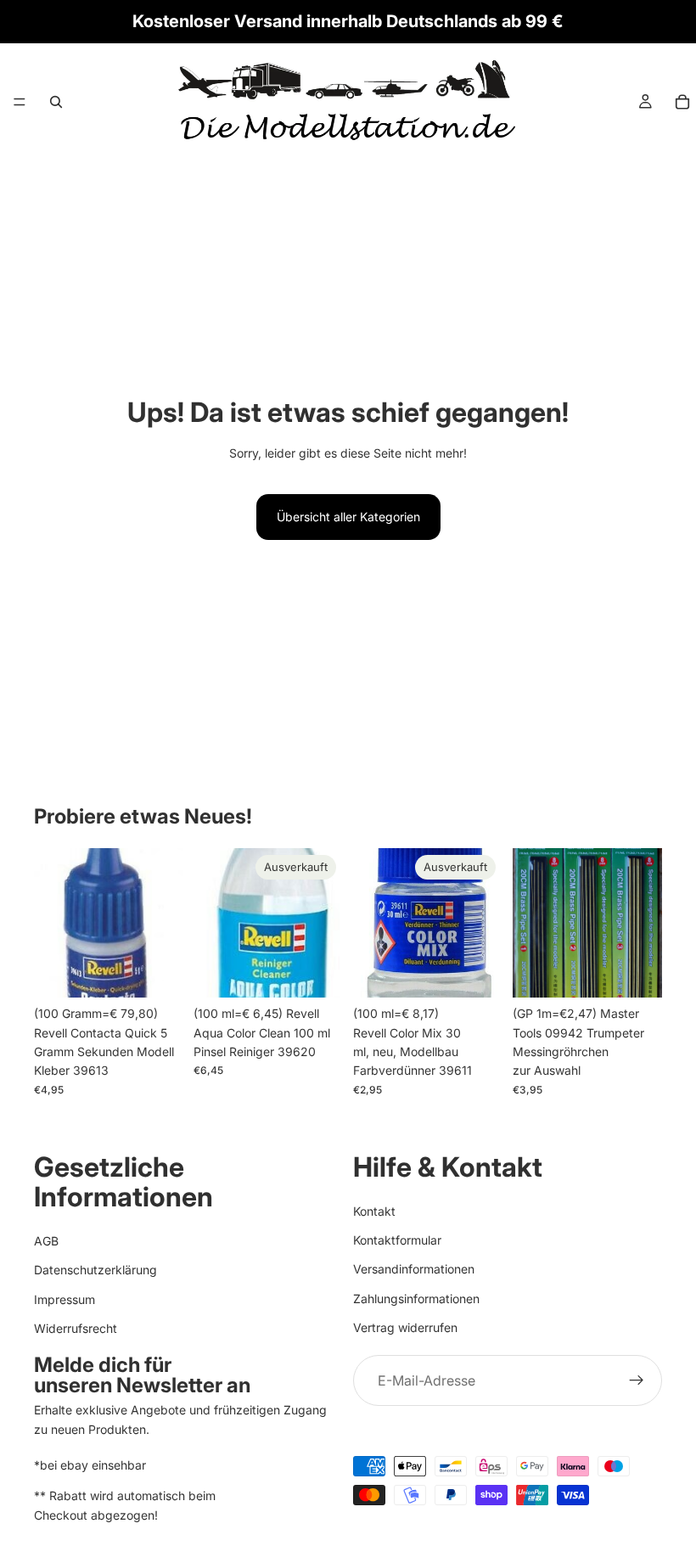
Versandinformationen (413, 1269)
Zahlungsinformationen (416, 1297)
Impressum (64, 1298)
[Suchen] (56, 102)
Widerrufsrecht (75, 1328)
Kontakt (374, 1210)
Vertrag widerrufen (405, 1327)
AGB (46, 1240)
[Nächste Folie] (643, 923)
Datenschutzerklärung (95, 1269)
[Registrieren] (636, 1380)
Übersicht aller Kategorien (348, 516)
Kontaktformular (397, 1240)
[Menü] (19, 101)
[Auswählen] (635, 971)
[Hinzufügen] (157, 971)
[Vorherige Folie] (531, 923)
